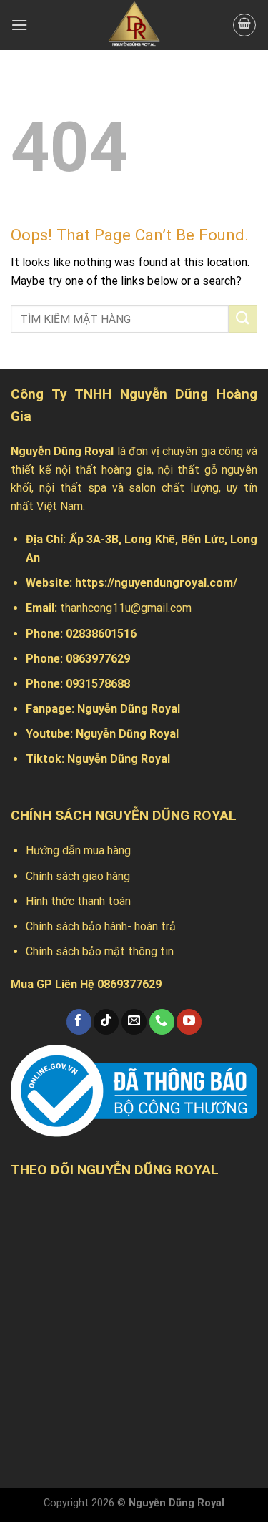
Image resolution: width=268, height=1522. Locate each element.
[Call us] (161, 1022)
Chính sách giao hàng (78, 876)
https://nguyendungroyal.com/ (156, 583)
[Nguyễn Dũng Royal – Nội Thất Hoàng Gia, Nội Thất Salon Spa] (134, 25)
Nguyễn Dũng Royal (128, 709)
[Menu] (19, 24)
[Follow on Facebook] (78, 1022)
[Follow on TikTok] (106, 1022)
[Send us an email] (134, 1022)
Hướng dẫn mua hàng (78, 850)
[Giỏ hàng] (244, 25)
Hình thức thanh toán (78, 901)
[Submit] (243, 319)
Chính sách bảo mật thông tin (100, 951)
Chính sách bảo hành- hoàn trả (101, 926)
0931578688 (98, 684)
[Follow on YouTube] (189, 1022)
